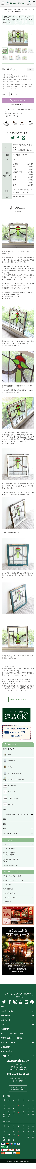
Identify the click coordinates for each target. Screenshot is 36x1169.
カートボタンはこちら (17, 699)
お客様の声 (5, 1029)
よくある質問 (5, 1047)
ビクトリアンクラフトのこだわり (12, 1033)
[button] (31, 34)
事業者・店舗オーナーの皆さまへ (12, 1038)
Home (4, 9)
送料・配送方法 (6, 1051)
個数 (3, 94)
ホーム (3, 1006)
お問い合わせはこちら (18, 104)
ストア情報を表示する (11, 116)
